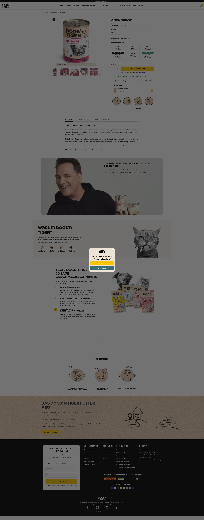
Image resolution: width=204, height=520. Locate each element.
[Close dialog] (113, 250)
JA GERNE (102, 263)
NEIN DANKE (102, 268)
